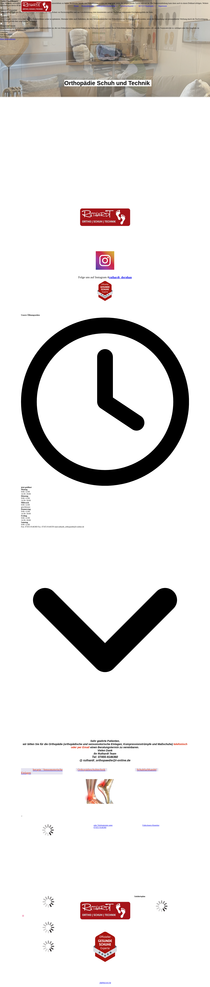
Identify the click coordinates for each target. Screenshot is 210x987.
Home (76, 6)
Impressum (162, 6)
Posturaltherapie (88, 6)
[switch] (1, 15)
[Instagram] (23, 916)
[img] (36, 6)
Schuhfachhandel (127, 6)
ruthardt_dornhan (120, 277)
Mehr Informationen (7, 39)
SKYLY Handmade (146, 6)
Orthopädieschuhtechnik (106, 6)
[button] (105, 32)
